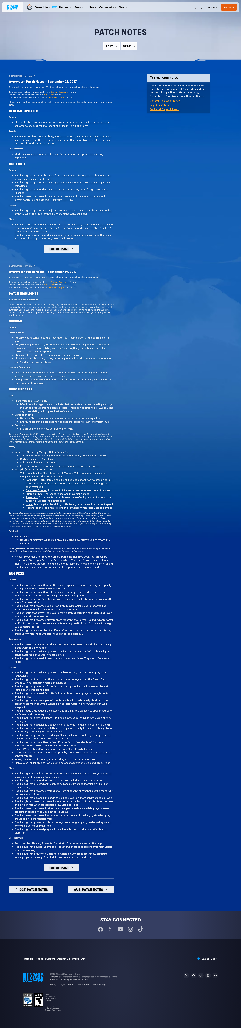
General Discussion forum (165, 100)
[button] (229, 7)
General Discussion (60, 92)
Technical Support (58, 97)
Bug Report (49, 94)
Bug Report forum (160, 105)
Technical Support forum (164, 109)
